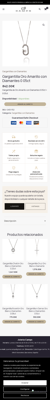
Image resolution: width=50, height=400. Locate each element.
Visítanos (35, 206)
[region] (25, 379)
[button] (44, 25)
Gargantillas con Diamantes (14, 71)
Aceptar (25, 383)
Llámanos (14, 206)
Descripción (25, 221)
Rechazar (25, 395)
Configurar (25, 389)
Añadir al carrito (25, 104)
